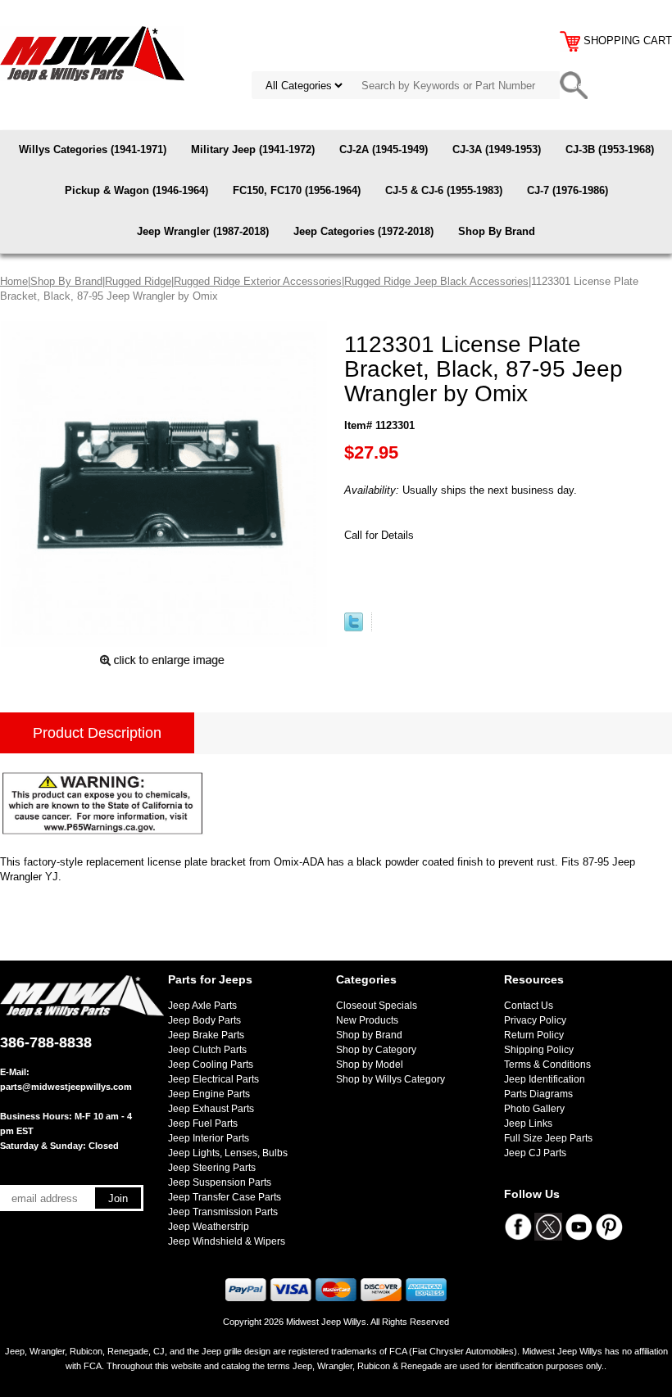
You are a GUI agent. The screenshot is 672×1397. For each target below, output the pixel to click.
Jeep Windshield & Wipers (226, 1241)
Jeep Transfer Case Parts (224, 1197)
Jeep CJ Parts (535, 1153)
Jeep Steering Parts (212, 1167)
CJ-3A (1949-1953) (496, 149)
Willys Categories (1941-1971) (92, 149)
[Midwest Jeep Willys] (92, 53)
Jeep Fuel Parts (203, 1123)
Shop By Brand (496, 231)
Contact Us (528, 1005)
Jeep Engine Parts (209, 1094)
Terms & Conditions (547, 1064)
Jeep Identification (544, 1079)
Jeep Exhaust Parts (211, 1108)
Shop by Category (376, 1050)
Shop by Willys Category (390, 1079)
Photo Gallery (534, 1108)
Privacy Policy (535, 1020)
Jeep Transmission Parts (223, 1212)
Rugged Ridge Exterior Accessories (258, 281)
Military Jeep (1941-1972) (253, 149)
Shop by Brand (369, 1035)
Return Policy (534, 1035)
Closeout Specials (376, 1005)
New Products (367, 1020)
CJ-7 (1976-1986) (567, 190)
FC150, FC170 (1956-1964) (297, 190)
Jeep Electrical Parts (213, 1079)
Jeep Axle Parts (202, 1005)
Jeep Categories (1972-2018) (363, 231)
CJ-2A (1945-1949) (383, 149)
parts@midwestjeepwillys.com (66, 1087)
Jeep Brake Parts (206, 1035)
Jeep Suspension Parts (219, 1182)
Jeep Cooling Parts (210, 1064)
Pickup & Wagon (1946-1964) (136, 190)
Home (14, 281)
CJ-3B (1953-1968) (609, 149)
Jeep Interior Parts (208, 1138)
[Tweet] (353, 628)
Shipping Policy (539, 1050)
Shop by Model (369, 1064)
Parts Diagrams (538, 1094)
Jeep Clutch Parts (207, 1050)
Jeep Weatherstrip (208, 1226)
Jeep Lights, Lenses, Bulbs (228, 1153)
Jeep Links (528, 1123)
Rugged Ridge (138, 281)
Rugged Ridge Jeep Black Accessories (436, 281)
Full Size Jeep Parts (548, 1138)
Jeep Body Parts (204, 1020)
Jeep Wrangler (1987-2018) (203, 231)
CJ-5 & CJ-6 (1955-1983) (443, 190)
